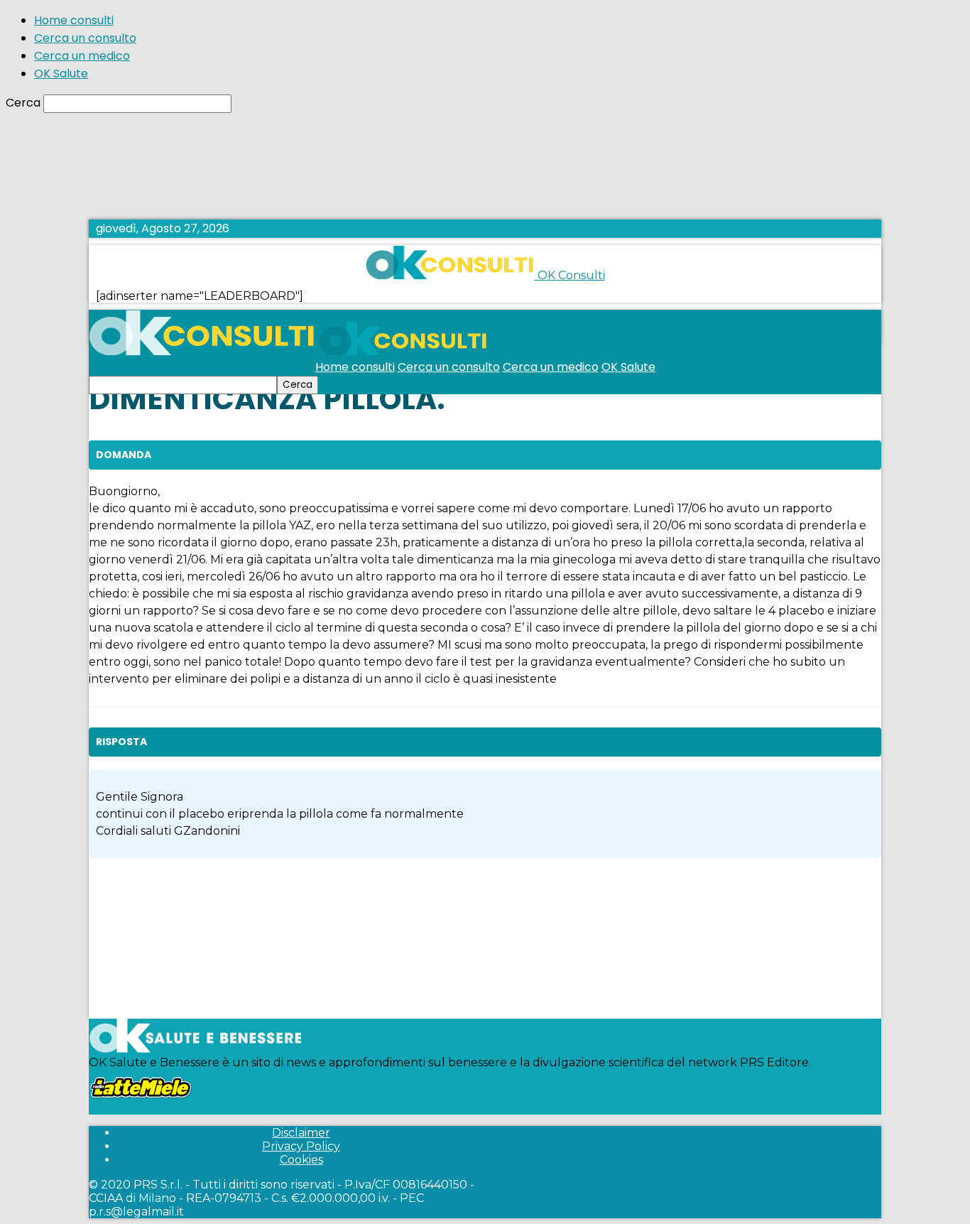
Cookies (301, 1159)
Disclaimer (301, 1132)
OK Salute (61, 73)
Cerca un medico (82, 56)
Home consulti (74, 20)
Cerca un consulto (85, 38)
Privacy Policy (301, 1146)
